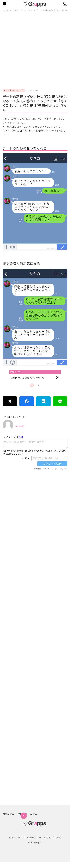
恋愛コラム (8, 813)
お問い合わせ (14, 837)
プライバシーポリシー (32, 837)
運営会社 (47, 837)
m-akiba (19, 426)
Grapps (38, 842)
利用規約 (57, 837)
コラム (33, 813)
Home (6, 10)
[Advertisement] (35, 50)
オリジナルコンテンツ (22, 10)
